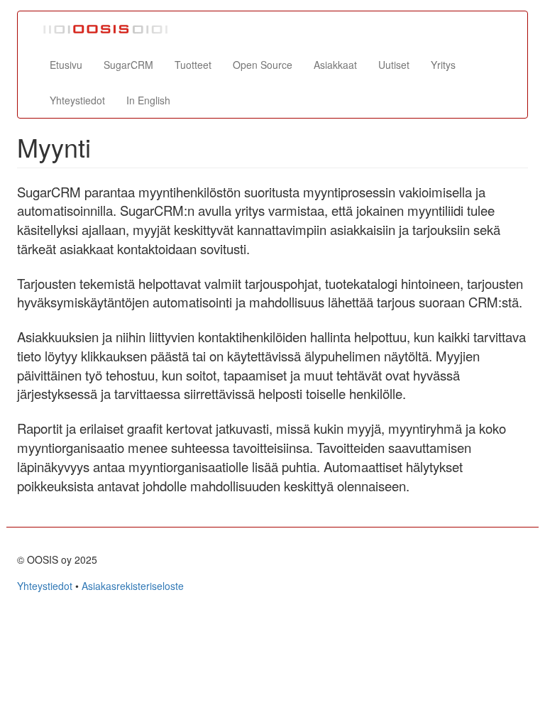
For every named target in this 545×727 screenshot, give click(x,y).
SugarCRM (128, 65)
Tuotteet (193, 65)
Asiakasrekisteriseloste (133, 586)
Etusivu (66, 65)
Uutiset (393, 65)
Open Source (262, 65)
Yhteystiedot (77, 100)
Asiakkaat (335, 65)
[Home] (111, 29)
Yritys (443, 65)
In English (148, 100)
